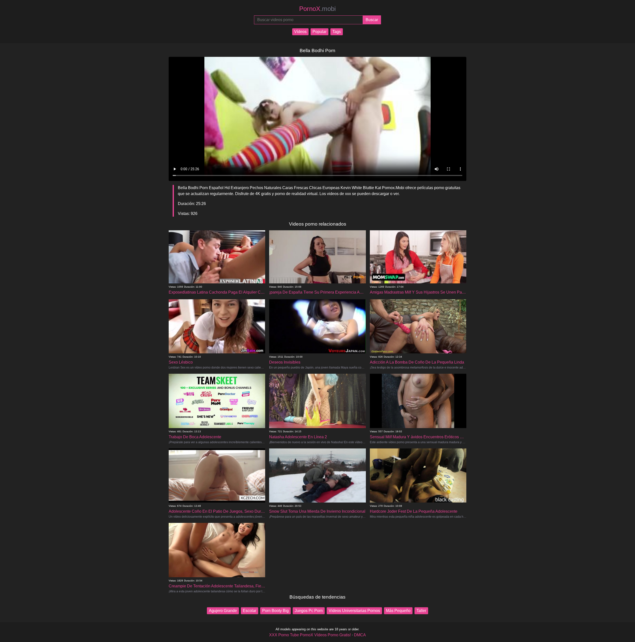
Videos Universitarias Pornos (354, 610)
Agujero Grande (223, 610)
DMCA (360, 635)
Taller (421, 610)
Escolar (249, 610)
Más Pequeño (398, 610)
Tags (336, 32)
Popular (319, 32)
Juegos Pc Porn (309, 610)
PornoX (317, 8)
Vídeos (300, 32)
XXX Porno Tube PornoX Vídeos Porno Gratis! (310, 635)
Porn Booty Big (275, 610)
